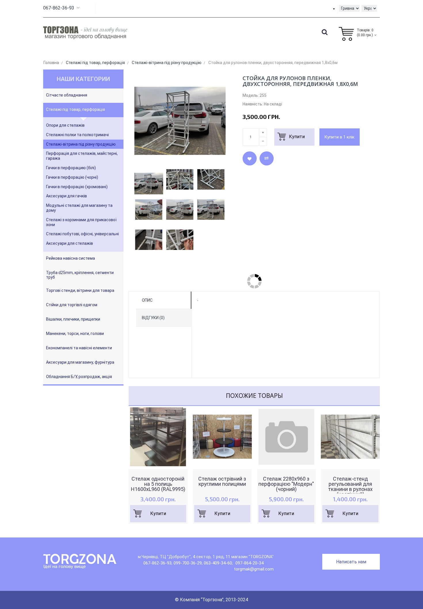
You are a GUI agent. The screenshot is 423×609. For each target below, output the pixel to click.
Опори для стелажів (65, 125)
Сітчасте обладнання (66, 95)
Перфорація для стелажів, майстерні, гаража (82, 156)
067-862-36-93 (58, 8)
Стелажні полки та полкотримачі (77, 134)
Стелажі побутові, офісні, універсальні (82, 234)
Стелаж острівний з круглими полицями (222, 481)
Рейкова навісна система (70, 258)
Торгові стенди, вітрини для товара (80, 290)
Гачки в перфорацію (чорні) (72, 177)
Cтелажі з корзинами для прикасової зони (81, 222)
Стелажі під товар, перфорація (75, 109)
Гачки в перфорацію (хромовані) (77, 186)
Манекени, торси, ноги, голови (75, 333)
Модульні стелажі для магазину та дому (79, 208)
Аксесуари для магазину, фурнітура (80, 362)
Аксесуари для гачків (66, 196)
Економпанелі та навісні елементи (79, 348)
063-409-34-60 (218, 563)
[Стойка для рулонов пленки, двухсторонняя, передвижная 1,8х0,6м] (148, 183)
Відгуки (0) (153, 317)
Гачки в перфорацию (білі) (71, 167)
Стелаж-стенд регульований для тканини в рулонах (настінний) (350, 486)
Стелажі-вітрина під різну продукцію (81, 144)
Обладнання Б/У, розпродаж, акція (79, 376)
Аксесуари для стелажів (69, 243)
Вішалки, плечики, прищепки (73, 319)
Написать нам (351, 561)
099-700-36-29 (188, 563)
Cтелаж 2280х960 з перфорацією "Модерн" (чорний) (286, 484)
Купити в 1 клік (339, 137)
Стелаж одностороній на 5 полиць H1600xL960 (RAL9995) (158, 484)
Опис (147, 300)
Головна (51, 62)
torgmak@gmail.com (254, 569)
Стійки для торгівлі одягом (71, 304)
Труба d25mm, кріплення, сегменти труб (80, 275)
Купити (158, 513)
